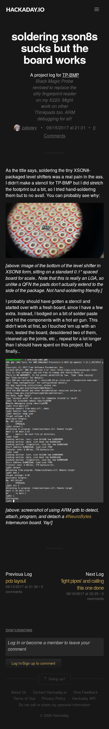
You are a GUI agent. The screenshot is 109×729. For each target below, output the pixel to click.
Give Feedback (85, 692)
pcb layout (16, 580)
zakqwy (29, 127)
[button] (96, 9)
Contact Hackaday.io (50, 692)
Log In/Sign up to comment (33, 663)
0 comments (95, 596)
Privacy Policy (53, 698)
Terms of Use (24, 698)
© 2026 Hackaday (54, 715)
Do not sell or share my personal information (54, 704)
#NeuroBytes (78, 516)
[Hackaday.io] (25, 9)
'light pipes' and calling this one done (82, 584)
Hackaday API (84, 698)
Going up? (56, 678)
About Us (18, 692)
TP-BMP (70, 75)
